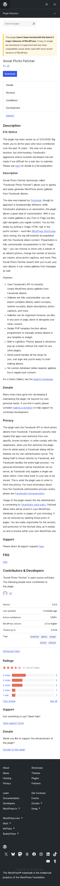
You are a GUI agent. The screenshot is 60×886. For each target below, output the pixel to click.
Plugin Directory (10, 13)
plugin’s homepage (43, 379)
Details (9, 85)
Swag (35, 808)
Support (10, 115)
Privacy (7, 783)
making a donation (23, 407)
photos (43, 643)
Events (35, 798)
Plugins (35, 778)
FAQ (5, 562)
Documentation (11, 798)
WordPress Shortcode (43, 231)
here (17, 165)
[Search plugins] (34, 24)
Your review (9, 701)
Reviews (10, 92)
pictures (52, 643)
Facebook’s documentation (29, 493)
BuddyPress (11, 833)
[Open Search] (47, 4)
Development (13, 107)
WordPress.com (13, 818)
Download (10, 74)
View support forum (13, 723)
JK (8, 65)
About (6, 767)
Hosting (7, 778)
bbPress (9, 828)
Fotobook (36, 200)
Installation (12, 100)
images (53, 637)
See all (53, 701)
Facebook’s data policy (33, 504)
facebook (35, 637)
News (6, 773)
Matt (7, 823)
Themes (35, 773)
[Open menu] (55, 4)
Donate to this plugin (14, 749)
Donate (36, 803)
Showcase (37, 767)
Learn (6, 793)
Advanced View (11, 651)
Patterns (36, 783)
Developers (9, 803)
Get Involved (38, 793)
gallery (44, 637)
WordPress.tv (11, 808)
